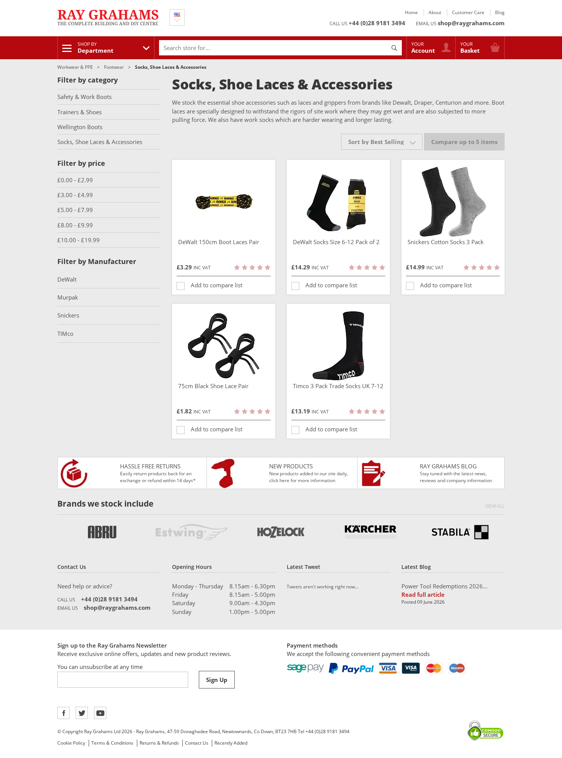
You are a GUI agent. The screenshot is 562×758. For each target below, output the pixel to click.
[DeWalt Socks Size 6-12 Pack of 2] (338, 202)
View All (495, 506)
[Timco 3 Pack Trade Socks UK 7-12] (338, 346)
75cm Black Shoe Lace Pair (213, 386)
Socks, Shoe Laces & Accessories (99, 142)
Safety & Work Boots (84, 96)
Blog (500, 12)
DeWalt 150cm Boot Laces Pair (218, 242)
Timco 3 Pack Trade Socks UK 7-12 (338, 386)
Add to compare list (216, 285)
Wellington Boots (79, 127)
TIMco (65, 333)
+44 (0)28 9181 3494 (377, 23)
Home (411, 12)
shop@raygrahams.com (471, 23)
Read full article (423, 594)
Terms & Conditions (112, 743)
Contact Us (196, 743)
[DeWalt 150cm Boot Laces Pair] (223, 202)
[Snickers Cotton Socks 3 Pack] (453, 202)
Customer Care (468, 12)
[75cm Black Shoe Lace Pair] (223, 346)
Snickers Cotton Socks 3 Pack (446, 242)
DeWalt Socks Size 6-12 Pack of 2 (336, 242)
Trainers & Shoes (79, 112)
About (435, 12)
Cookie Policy (71, 743)
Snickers (68, 315)
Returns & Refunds (159, 743)
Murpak (67, 297)
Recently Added (230, 743)
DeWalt (66, 279)
